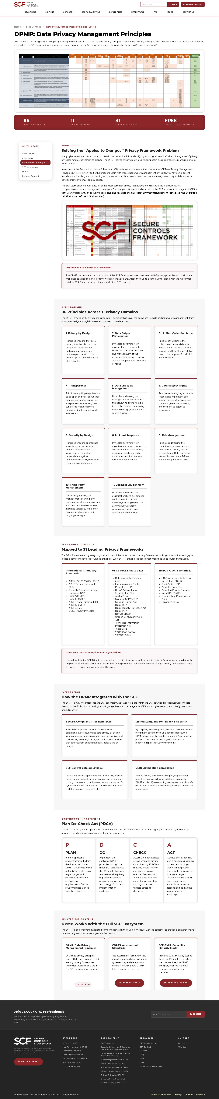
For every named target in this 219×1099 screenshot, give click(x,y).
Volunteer (182, 1047)
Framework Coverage (33, 162)
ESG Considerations (71, 1066)
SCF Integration (30, 167)
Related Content (30, 176)
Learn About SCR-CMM (176, 983)
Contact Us (188, 12)
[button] (30, 12)
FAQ (155, 12)
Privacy (178, 1094)
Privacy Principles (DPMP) (112, 1075)
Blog (142, 1062)
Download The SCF (192, 4)
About (170, 12)
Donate (181, 1043)
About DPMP (28, 153)
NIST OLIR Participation (73, 1062)
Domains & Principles (72, 1051)
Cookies (189, 1094)
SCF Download (107, 1043)
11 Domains (27, 158)
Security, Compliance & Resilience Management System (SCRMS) (115, 1048)
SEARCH (173, 4)
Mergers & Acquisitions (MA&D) (114, 1071)
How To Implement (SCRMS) (75, 1047)
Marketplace (137, 12)
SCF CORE (67, 12)
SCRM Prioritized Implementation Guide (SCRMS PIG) (116, 1054)
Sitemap (200, 1094)
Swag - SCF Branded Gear (151, 1066)
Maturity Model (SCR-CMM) (113, 1063)
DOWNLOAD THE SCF (28, 1062)
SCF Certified (115, 12)
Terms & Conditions (160, 1094)
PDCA (25, 171)
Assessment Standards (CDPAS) (114, 1067)
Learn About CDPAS (129, 983)
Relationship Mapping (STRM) (75, 1058)
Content (49, 12)
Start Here (30, 12)
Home (17, 26)
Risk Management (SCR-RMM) (114, 1059)
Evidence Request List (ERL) (113, 1079)
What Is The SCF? (70, 1043)
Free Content (33, 26)
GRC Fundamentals (90, 12)
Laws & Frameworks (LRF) (74, 1054)
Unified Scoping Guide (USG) (113, 1083)
